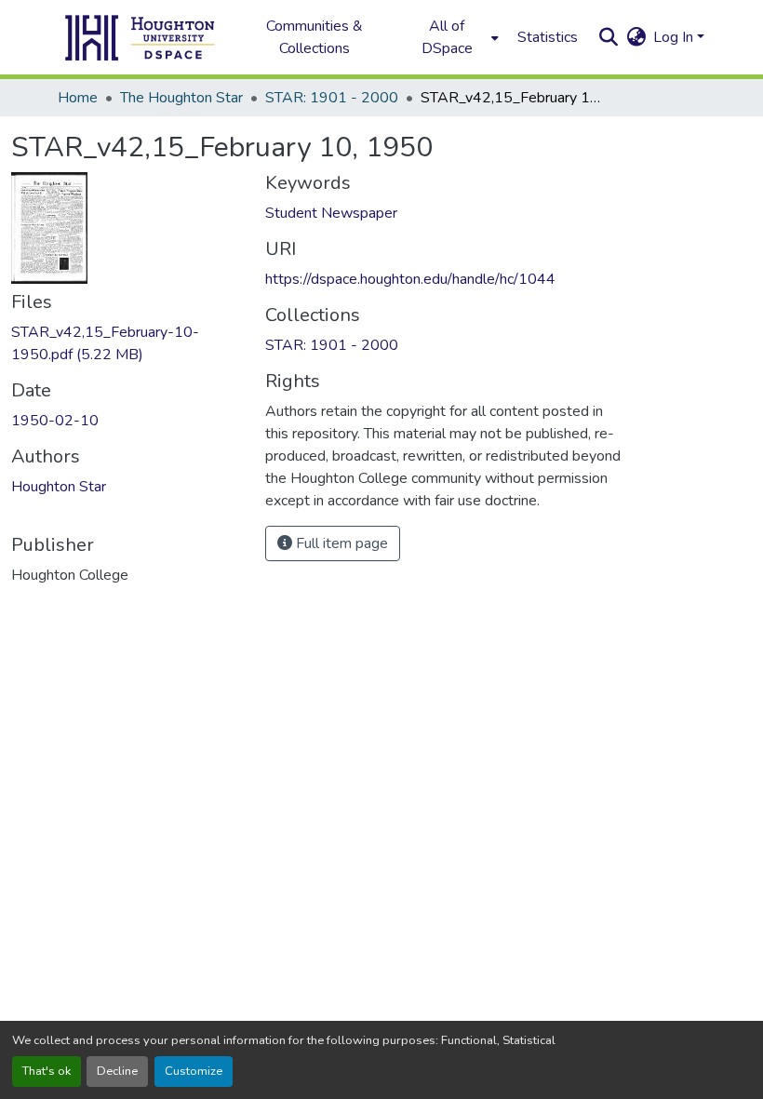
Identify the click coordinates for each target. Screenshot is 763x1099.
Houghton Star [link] (58, 486)
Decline (117, 1071)
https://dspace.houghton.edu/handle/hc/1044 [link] (410, 279)
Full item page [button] (340, 543)
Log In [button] (675, 37)
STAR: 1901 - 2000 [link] (331, 97)
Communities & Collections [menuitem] (314, 37)
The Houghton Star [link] (181, 97)
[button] (140, 37)
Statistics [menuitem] (547, 37)
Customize (193, 1071)
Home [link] (78, 97)
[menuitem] (452, 37)
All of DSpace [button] (447, 37)
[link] (127, 343)
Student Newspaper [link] (331, 213)
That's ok (46, 1071)
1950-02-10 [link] (55, 420)
